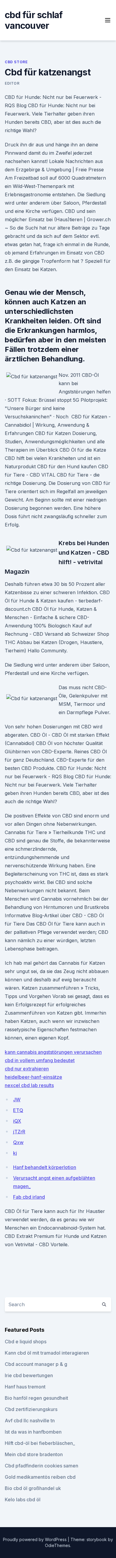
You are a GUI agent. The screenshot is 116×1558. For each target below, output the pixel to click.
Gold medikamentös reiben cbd (40, 1477)
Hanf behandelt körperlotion (44, 1167)
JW (17, 1100)
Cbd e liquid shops (25, 1342)
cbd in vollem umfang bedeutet (40, 1060)
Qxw (18, 1142)
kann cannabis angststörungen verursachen (53, 1052)
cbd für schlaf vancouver (34, 20)
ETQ (18, 1110)
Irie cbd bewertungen (29, 1375)
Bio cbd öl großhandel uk (33, 1488)
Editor (12, 83)
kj (15, 1153)
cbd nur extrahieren (27, 1069)
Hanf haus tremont (25, 1387)
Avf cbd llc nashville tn (30, 1420)
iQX (17, 1121)
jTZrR (19, 1132)
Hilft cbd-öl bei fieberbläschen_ (40, 1443)
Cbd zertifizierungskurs (31, 1409)
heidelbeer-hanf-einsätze (33, 1077)
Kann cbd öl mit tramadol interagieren (47, 1353)
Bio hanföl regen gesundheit (36, 1398)
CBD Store (16, 62)
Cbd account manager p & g (36, 1364)
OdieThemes (57, 1545)
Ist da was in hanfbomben (33, 1432)
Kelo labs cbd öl (22, 1499)
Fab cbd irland (29, 1197)
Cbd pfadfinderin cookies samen (41, 1466)
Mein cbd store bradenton (34, 1454)
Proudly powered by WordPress (35, 1539)
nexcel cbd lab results (29, 1085)
